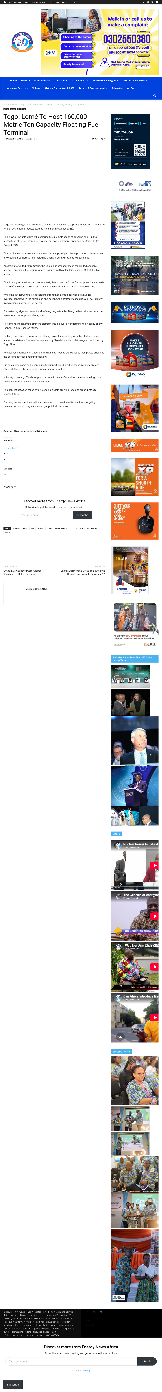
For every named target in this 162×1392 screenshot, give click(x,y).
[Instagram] (143, 2)
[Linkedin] (36, 146)
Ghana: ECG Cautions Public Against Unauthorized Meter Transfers (22, 572)
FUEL (25, 528)
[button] (155, 96)
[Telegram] (28, 146)
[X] (148, 2)
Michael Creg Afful (15, 139)
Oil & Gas (21, 109)
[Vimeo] (152, 2)
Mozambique (61, 528)
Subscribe (82, 515)
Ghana (40, 528)
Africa (14, 104)
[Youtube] (157, 2)
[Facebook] (139, 2)
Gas (32, 528)
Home (6, 104)
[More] (50, 146)
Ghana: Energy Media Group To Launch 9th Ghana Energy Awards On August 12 (83, 572)
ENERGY (16, 528)
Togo (7, 532)
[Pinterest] (43, 146)
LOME (49, 528)
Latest (13, 109)
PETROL (79, 528)
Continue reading (81, 1370)
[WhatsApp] (21, 146)
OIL (71, 528)
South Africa (92, 528)
